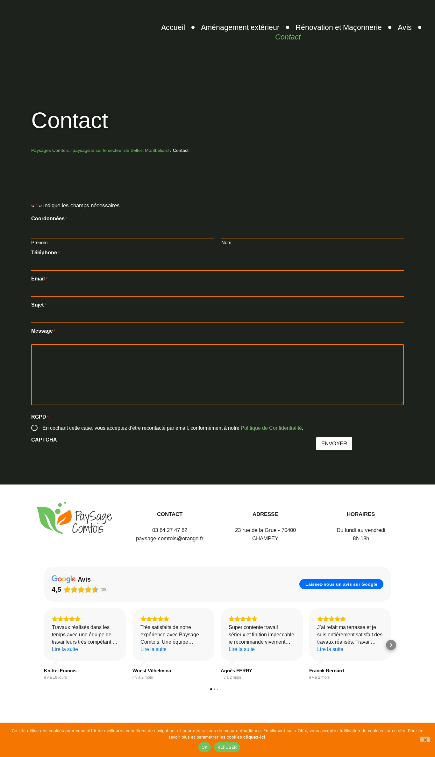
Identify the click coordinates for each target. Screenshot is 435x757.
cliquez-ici (254, 736)
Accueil (173, 27)
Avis (405, 27)
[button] (44, 645)
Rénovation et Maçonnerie (339, 27)
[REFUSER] (425, 739)
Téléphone (45, 252)
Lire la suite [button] (65, 649)
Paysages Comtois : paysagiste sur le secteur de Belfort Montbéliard (100, 150)
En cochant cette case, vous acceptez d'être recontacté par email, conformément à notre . (172, 428)
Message (43, 331)
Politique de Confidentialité (271, 428)
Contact (288, 37)
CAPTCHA (44, 439)
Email (39, 278)
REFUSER (227, 747)
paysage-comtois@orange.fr (169, 538)
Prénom (39, 242)
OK (205, 747)
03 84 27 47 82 (169, 530)
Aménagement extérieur (240, 27)
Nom (226, 242)
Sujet (38, 305)
